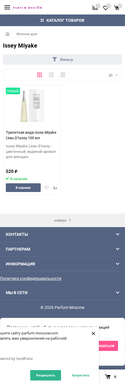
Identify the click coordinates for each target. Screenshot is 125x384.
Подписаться (100, 345)
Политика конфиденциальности (30, 278)
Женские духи (26, 34)
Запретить (81, 375)
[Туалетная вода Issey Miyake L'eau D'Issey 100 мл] (32, 106)
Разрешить (45, 375)
